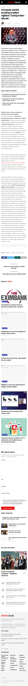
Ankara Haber (3, 663)
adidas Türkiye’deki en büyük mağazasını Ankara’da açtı (13, 583)
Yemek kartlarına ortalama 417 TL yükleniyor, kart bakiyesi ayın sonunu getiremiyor (13, 440)
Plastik (13, 252)
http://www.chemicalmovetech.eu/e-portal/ (13, 163)
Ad (2, 479)
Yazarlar (21, 668)
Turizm (21, 659)
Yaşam (21, 666)
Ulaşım (21, 661)
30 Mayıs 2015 (6, 520)
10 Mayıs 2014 (12, 534)
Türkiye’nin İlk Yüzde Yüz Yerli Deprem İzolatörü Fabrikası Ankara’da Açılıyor (16, 603)
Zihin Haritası (4, 649)
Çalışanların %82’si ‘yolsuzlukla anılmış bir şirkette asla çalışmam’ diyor (14, 518)
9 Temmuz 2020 (5, 309)
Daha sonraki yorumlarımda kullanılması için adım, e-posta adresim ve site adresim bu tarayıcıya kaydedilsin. (14, 502)
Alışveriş (3, 660)
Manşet (21, 655)
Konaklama (13, 669)
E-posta (4, 486)
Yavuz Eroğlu (20, 252)
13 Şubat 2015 (12, 527)
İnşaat (12, 667)
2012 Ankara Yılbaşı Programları (4, 657)
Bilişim (3, 666)
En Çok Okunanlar (13, 658)
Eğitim (3, 670)
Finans (12, 663)
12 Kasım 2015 (17, 23)
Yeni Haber (22, 670)
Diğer (2, 668)
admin (9, 23)
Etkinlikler (13, 661)
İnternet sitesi (5, 493)
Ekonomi (9, 7)
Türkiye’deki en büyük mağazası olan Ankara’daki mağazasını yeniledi (15, 589)
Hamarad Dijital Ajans (18, 680)
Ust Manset (22, 664)
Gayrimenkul (14, 665)
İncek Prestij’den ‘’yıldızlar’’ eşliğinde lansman (9, 573)
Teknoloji (22, 657)
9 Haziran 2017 (12, 541)
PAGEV (8, 252)
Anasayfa (3, 7)
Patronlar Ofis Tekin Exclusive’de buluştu (15, 531)
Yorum (3, 460)
